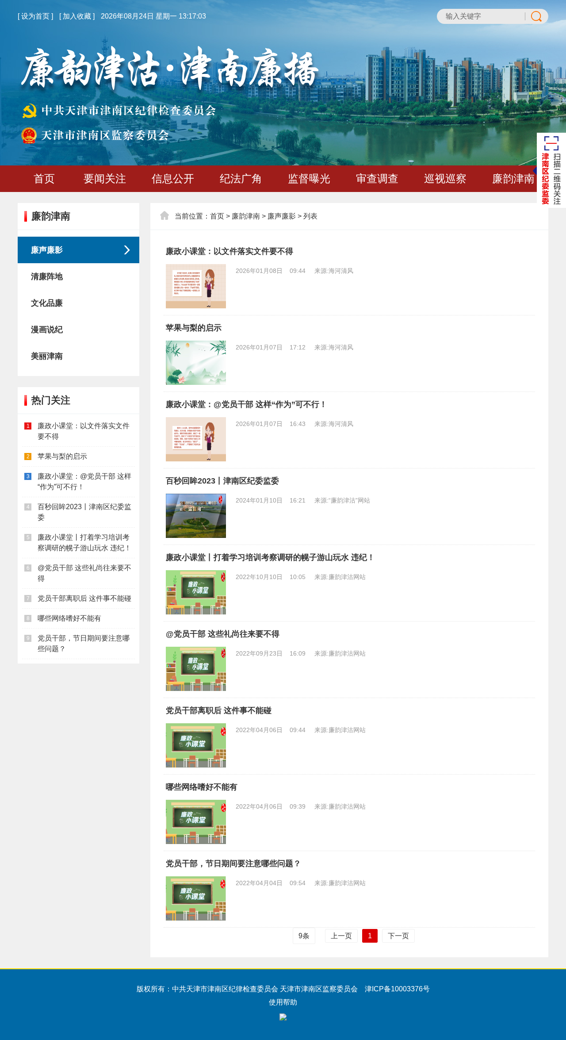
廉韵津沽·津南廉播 (170, 95)
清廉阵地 (47, 276)
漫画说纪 (47, 329)
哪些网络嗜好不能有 (69, 618)
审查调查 (377, 178)
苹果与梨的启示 (62, 456)
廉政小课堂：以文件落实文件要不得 (229, 251)
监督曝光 (309, 178)
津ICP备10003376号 (397, 989)
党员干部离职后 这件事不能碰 (84, 598)
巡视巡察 (445, 178)
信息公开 (173, 178)
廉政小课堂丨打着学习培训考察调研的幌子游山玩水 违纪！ (270, 557)
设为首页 (35, 16)
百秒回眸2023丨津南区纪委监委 (222, 480)
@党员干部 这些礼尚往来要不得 (222, 633)
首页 (44, 178)
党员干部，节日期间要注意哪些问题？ (233, 863)
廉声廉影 (47, 250)
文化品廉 (47, 303)
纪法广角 (241, 178)
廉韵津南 (513, 178)
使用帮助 (283, 1002)
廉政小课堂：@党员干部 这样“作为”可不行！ (246, 404)
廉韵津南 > (249, 216)
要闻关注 (105, 178)
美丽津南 (47, 356)
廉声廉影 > (285, 216)
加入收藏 (77, 16)
